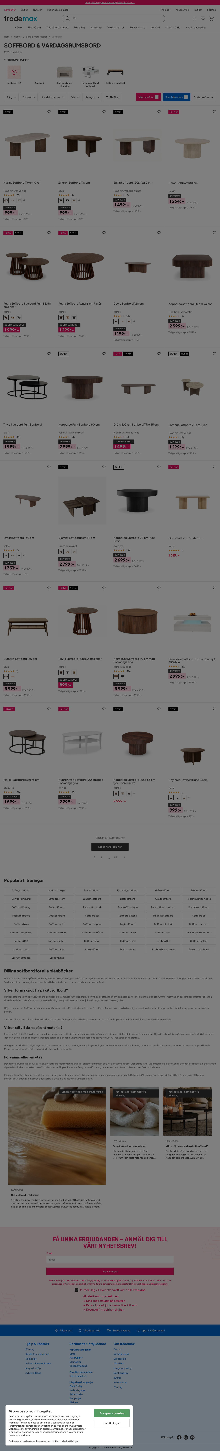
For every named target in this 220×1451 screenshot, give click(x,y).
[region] (69, 1425)
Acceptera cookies (112, 1413)
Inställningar (112, 1423)
